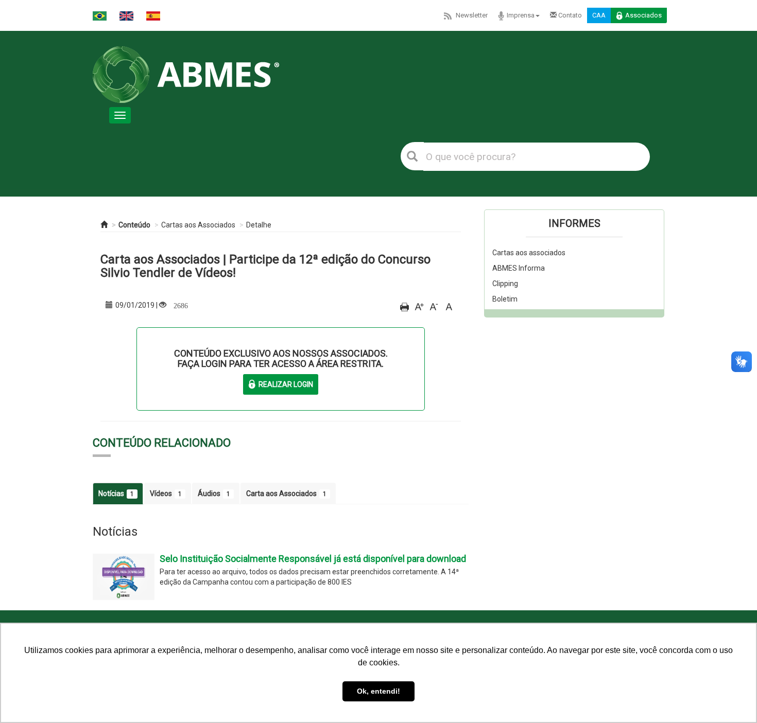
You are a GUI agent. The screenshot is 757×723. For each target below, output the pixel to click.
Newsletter (472, 15)
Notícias (116, 493)
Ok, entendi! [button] (378, 691)
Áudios (214, 493)
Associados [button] (643, 15)
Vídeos (166, 493)
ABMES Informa (518, 268)
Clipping (505, 283)
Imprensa (521, 15)
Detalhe (258, 225)
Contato (569, 15)
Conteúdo (134, 225)
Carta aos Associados (286, 493)
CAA (599, 15)
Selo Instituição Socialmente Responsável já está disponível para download (313, 558)
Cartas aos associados (528, 253)
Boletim (505, 299)
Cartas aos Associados (198, 225)
